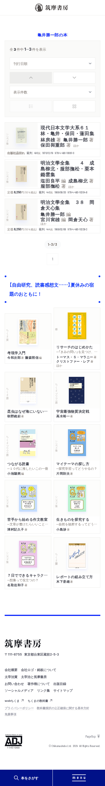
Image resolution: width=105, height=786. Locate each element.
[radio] (31, 78)
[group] (52, 78)
